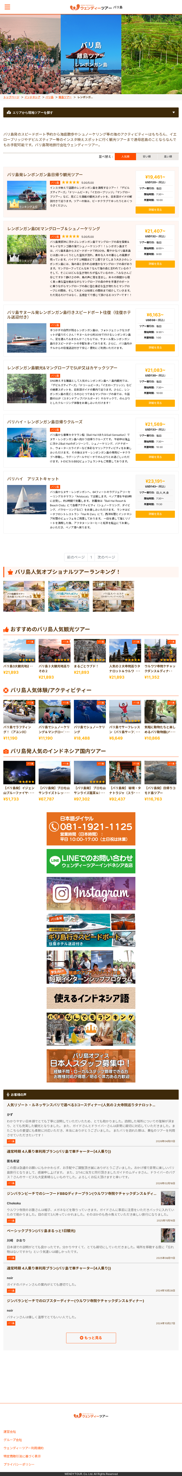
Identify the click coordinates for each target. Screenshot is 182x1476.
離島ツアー (65, 97)
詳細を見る (155, 209)
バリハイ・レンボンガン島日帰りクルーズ (45, 422)
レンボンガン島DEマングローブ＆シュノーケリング (53, 228)
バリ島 (49, 97)
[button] (7, 7)
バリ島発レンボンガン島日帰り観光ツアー (45, 174)
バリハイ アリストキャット (33, 479)
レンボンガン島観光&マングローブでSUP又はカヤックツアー (62, 368)
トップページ (11, 97)
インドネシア (32, 97)
